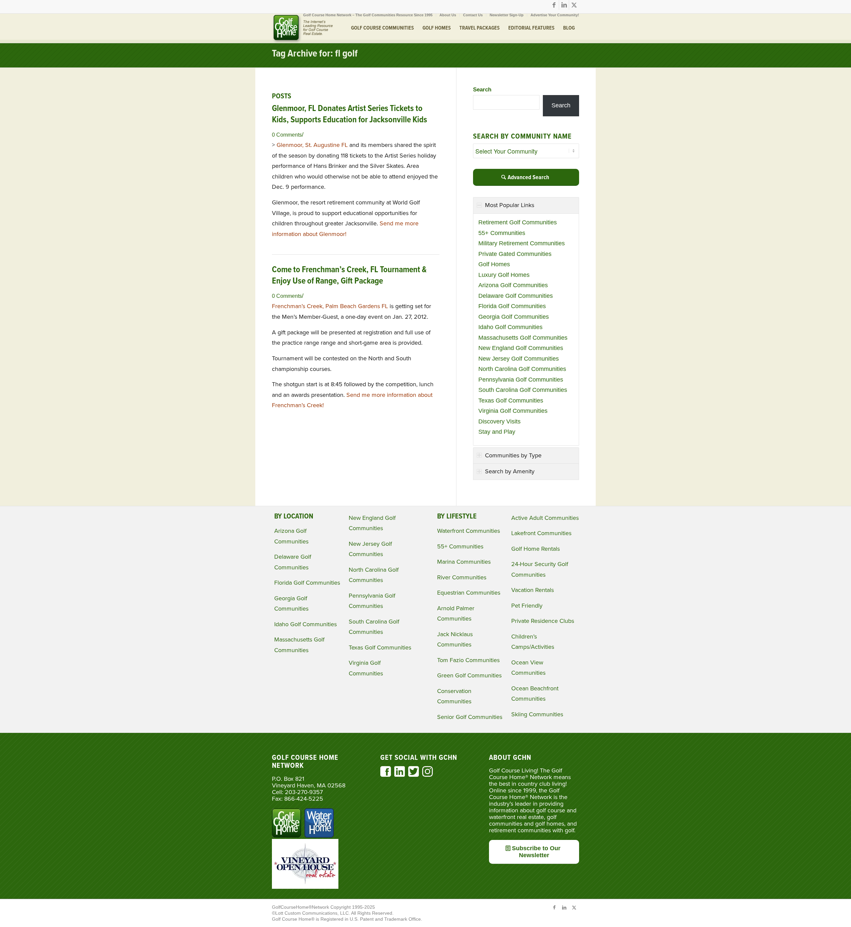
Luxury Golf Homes (504, 275)
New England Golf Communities (520, 348)
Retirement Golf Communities (517, 222)
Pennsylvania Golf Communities (520, 379)
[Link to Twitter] (574, 5)
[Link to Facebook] (554, 5)
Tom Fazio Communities (468, 660)
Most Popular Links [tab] (509, 205)
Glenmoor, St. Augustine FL (312, 145)
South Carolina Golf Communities (522, 390)
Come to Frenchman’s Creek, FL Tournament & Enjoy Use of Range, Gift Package (349, 275)
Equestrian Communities (468, 592)
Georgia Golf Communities (513, 316)
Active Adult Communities (545, 517)
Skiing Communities (537, 714)
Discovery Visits (499, 421)
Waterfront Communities (468, 530)
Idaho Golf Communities (510, 327)
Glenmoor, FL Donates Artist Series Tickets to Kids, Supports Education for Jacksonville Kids (349, 114)
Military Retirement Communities (521, 243)
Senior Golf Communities (469, 717)
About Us (447, 15)
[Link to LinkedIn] (564, 5)
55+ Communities (501, 233)
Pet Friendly (527, 605)
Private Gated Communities (514, 254)
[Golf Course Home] (302, 28)
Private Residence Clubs (542, 621)
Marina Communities (464, 561)
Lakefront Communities (541, 533)
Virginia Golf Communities (512, 410)
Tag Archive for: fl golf (315, 54)
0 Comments (287, 135)
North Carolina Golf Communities (522, 369)
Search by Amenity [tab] (510, 471)
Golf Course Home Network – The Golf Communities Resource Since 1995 (367, 15)
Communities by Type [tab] (513, 455)
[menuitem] (368, 15)
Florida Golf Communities (512, 306)
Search (482, 89)
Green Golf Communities (469, 675)
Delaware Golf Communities (515, 295)
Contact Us (473, 15)
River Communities (461, 577)
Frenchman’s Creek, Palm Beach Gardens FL (330, 306)
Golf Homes (494, 264)
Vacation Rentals (532, 590)
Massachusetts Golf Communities (522, 337)
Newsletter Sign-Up (507, 15)
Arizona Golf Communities (513, 285)
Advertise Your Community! (555, 15)
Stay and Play (496, 431)
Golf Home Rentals (535, 548)
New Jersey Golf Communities (518, 358)
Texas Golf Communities (510, 400)
